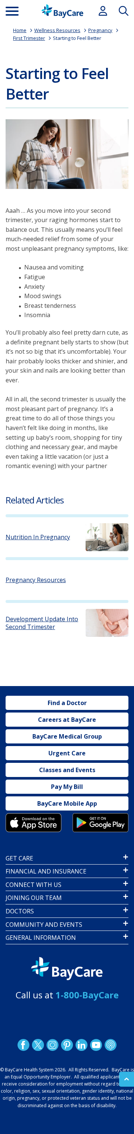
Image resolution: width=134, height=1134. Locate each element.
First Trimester (29, 38)
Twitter (38, 1045)
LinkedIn (81, 1045)
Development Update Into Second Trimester (42, 623)
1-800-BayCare (87, 995)
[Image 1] (67, 154)
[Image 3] (33, 822)
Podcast (111, 1045)
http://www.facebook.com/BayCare (23, 1045)
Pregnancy (100, 30)
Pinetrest (67, 1045)
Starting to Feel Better (77, 38)
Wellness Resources (57, 30)
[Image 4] (100, 822)
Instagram (52, 1045)
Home (19, 30)
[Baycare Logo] (62, 11)
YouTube (96, 1045)
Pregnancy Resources (36, 580)
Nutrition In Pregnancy (38, 537)
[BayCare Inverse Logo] (67, 968)
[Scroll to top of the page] (126, 1079)
